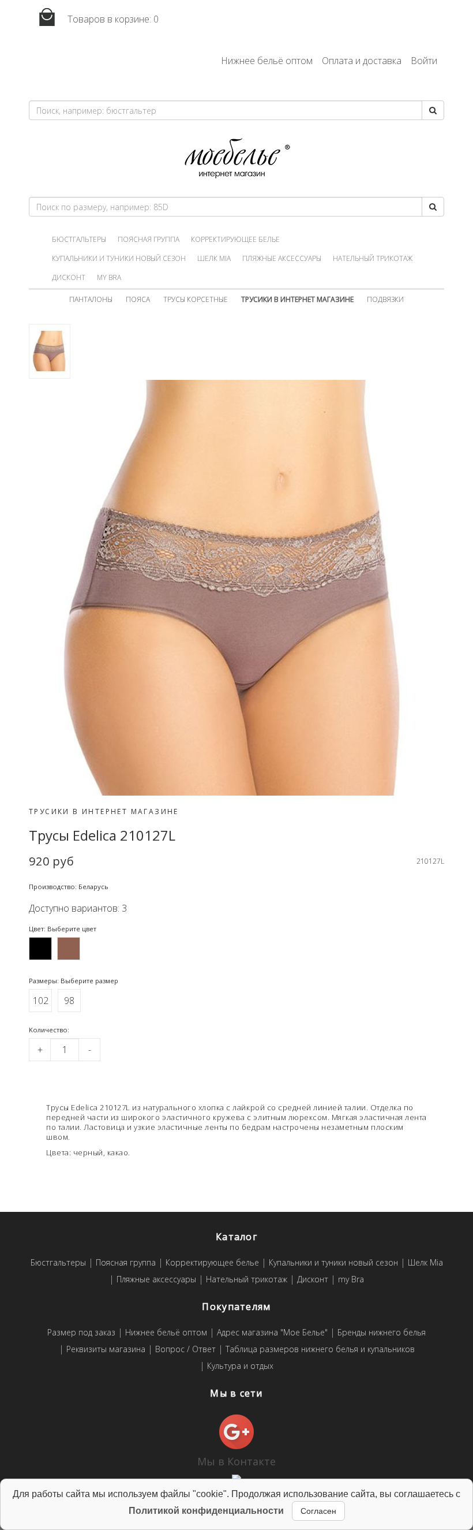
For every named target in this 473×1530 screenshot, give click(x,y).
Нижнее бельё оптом (267, 60)
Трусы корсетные (195, 299)
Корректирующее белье (235, 239)
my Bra (109, 277)
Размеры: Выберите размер (73, 980)
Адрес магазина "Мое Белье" (272, 1333)
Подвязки (385, 299)
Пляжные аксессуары (281, 258)
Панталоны (90, 299)
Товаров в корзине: (112, 19)
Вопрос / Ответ (185, 1349)
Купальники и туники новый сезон (119, 258)
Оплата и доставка (361, 60)
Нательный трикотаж (372, 258)
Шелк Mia (214, 258)
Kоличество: (49, 1029)
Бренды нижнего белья (381, 1333)
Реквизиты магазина (105, 1349)
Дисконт (68, 277)
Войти (424, 60)
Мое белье (236, 158)
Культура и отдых (240, 1366)
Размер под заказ (81, 1333)
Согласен (318, 1511)
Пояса (138, 299)
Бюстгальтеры (79, 239)
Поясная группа (148, 239)
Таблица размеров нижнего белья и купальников (320, 1349)
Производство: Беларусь (68, 886)
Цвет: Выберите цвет (62, 928)
